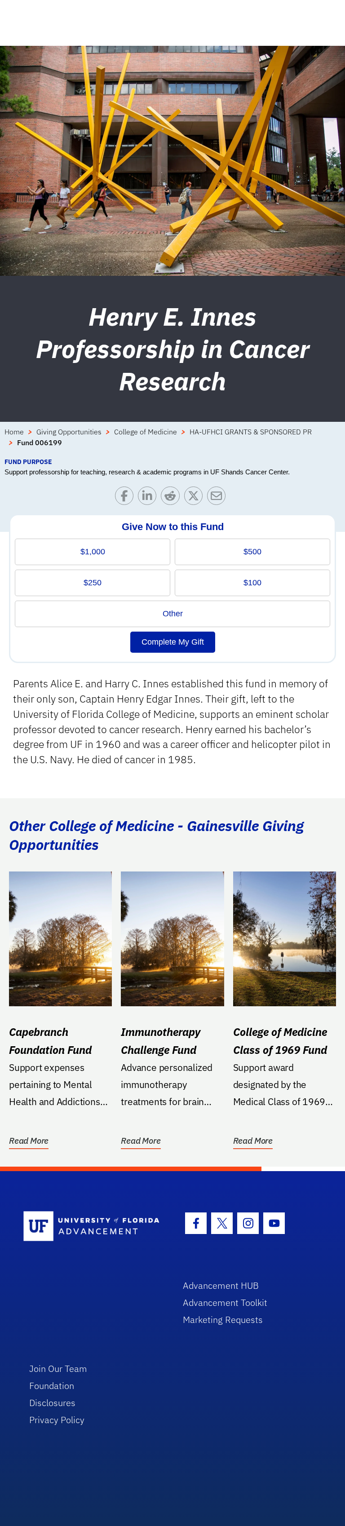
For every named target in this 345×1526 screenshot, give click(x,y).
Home (14, 431)
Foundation (51, 1386)
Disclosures (52, 1403)
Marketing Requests (223, 1320)
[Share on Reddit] (172, 498)
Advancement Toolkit (225, 1302)
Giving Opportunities (69, 431)
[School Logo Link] (93, 1226)
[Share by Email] (218, 498)
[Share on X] (195, 498)
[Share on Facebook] (126, 498)
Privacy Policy (56, 1420)
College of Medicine (145, 431)
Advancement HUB (221, 1285)
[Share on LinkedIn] (149, 498)
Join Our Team (58, 1368)
